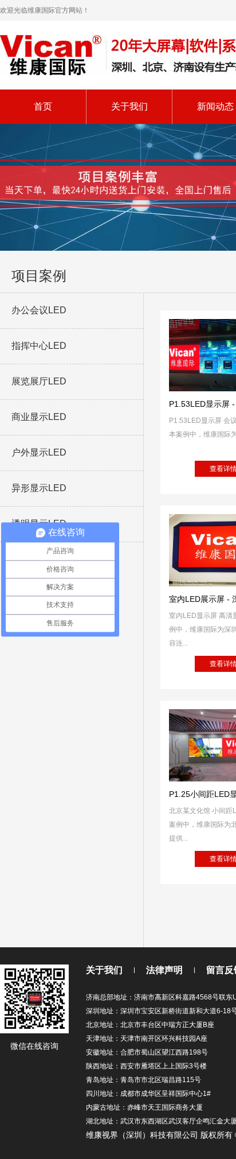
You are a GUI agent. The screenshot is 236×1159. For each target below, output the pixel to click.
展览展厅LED (38, 381)
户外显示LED (38, 452)
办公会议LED (38, 310)
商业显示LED (38, 417)
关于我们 (129, 106)
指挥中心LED (38, 346)
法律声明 (164, 970)
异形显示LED (38, 488)
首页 (43, 106)
